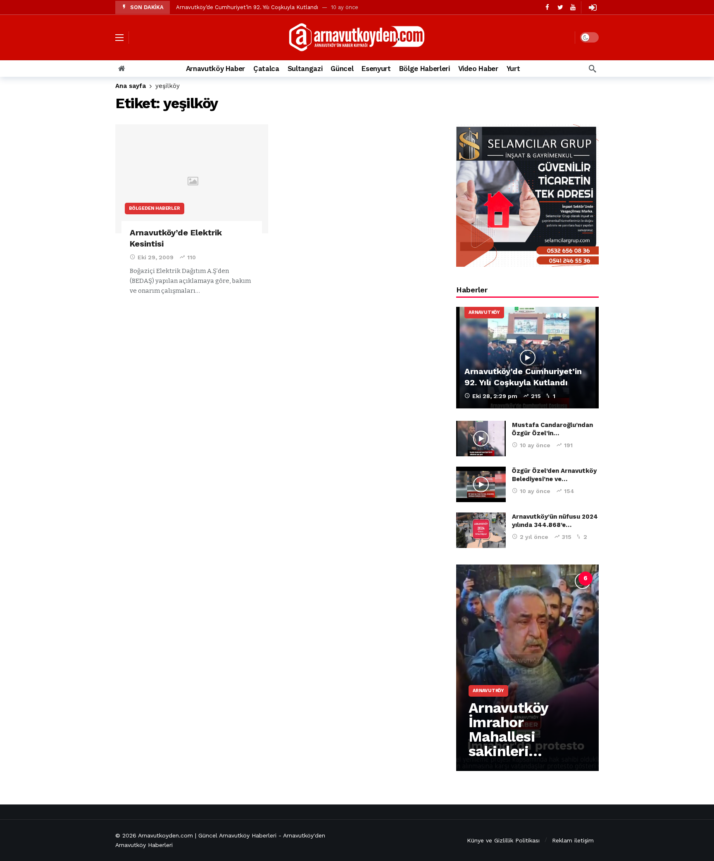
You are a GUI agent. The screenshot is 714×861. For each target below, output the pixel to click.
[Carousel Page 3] (531, 579)
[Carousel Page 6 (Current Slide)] (585, 579)
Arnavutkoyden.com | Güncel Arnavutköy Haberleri (207, 835)
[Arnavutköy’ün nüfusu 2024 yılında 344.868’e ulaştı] (481, 530)
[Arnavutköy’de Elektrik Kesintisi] (191, 179)
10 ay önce (535, 445)
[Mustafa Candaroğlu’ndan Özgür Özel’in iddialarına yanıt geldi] (481, 438)
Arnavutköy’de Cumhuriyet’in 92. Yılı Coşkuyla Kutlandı (247, 7)
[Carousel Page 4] (549, 579)
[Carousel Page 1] (495, 579)
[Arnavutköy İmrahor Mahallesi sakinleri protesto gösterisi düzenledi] (527, 668)
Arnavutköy (484, 312)
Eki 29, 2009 (156, 257)
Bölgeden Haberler (154, 208)
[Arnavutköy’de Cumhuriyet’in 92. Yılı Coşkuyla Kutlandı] (527, 358)
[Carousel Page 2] (513, 579)
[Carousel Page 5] (567, 579)
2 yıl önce (534, 537)
